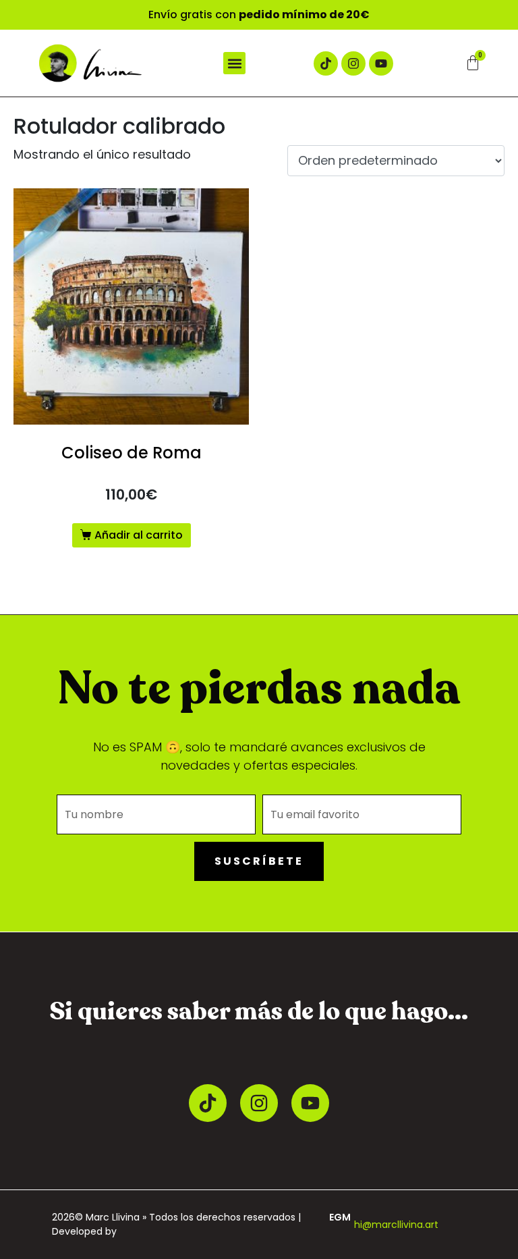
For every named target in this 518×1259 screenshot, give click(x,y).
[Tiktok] (326, 63)
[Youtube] (381, 63)
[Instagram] (353, 63)
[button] (234, 63)
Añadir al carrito (138, 535)
